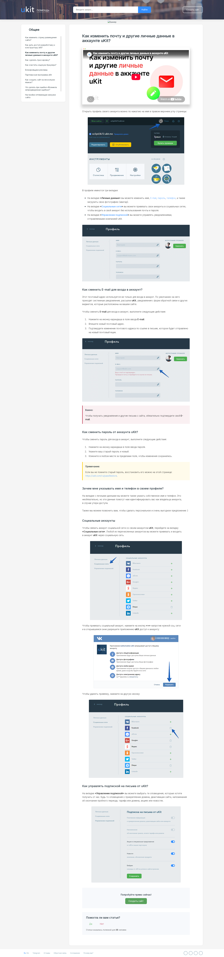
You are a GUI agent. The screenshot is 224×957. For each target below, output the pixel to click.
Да (90, 924)
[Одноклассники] (191, 953)
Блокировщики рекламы (36, 70)
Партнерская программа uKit (38, 75)
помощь (43, 10)
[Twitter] (201, 953)
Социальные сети (112, 206)
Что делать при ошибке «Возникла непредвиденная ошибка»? (41, 88)
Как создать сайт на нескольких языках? (40, 81)
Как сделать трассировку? (37, 60)
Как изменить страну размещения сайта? (41, 38)
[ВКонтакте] (186, 953)
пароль (161, 198)
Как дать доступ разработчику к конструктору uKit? (40, 46)
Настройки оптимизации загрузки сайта (40, 96)
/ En (26, 953)
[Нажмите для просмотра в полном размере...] (136, 253)
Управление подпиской (115, 215)
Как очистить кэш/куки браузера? (40, 65)
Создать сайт (192, 9)
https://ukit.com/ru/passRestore (101, 476)
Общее (34, 30)
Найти (145, 10)
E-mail (153, 198)
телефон (171, 198)
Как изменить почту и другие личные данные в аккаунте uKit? (41, 53)
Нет (102, 924)
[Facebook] (196, 953)
